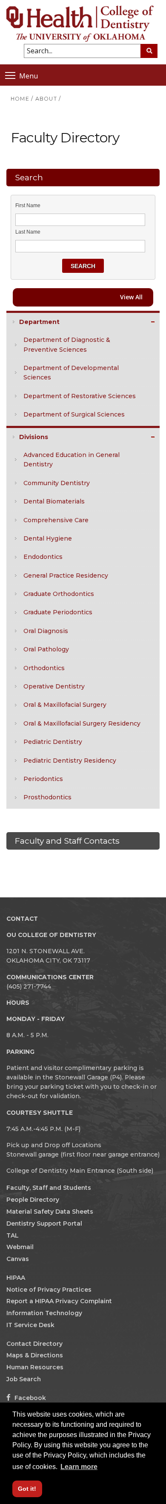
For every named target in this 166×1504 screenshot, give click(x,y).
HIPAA (15, 1277)
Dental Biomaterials (54, 501)
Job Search (23, 1379)
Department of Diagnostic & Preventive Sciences (66, 344)
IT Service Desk (30, 1325)
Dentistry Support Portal (44, 1223)
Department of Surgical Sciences (74, 414)
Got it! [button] (27, 1488)
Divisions (33, 437)
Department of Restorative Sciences (79, 396)
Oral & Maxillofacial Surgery (64, 705)
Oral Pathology (46, 649)
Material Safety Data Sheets (49, 1211)
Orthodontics (44, 668)
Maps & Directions (34, 1355)
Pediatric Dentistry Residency (69, 760)
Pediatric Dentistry (52, 742)
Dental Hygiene (47, 538)
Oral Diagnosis (45, 631)
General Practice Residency (65, 575)
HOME (20, 98)
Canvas (17, 1258)
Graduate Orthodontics (58, 594)
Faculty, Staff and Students (48, 1187)
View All (131, 297)
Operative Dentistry (54, 686)
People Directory (32, 1199)
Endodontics (43, 557)
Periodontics (43, 779)
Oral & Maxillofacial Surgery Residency (81, 723)
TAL (12, 1235)
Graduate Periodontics (57, 612)
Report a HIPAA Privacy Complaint (59, 1301)
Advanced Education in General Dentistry (71, 459)
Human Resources (34, 1367)
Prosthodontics (47, 797)
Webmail (20, 1247)
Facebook (29, 1397)
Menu (28, 75)
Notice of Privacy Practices (49, 1289)
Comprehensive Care (56, 520)
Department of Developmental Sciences (71, 372)
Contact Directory (34, 1343)
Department (39, 322)
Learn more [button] (78, 1466)
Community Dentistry (56, 483)
